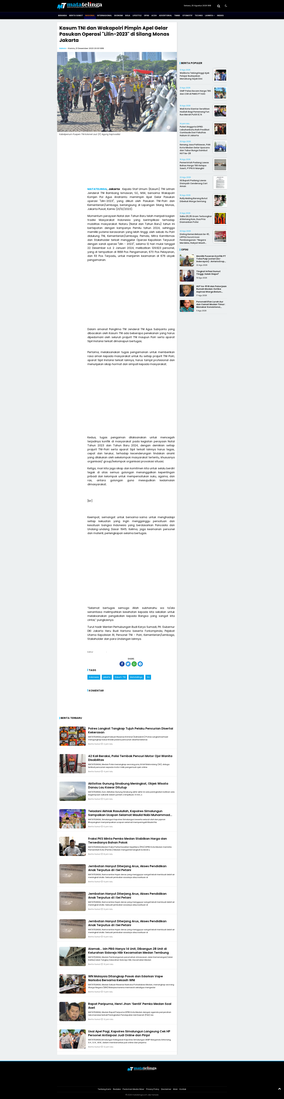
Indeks (220, 15)
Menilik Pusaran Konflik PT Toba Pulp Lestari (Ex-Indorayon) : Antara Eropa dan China (211, 260)
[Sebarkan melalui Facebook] (122, 664)
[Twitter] (138, 1081)
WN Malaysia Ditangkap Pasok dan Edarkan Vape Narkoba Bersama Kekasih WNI (125, 978)
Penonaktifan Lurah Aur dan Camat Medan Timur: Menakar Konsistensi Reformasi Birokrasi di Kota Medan (210, 307)
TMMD (177, 15)
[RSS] (153, 1081)
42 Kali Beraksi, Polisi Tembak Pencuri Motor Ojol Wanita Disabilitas (130, 758)
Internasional (104, 15)
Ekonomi (118, 15)
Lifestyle (137, 15)
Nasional (90, 15)
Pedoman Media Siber (133, 1089)
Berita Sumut (76, 15)
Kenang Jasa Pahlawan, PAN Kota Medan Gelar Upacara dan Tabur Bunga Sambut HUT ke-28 (195, 149)
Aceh (154, 15)
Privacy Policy (152, 1089)
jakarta (106, 677)
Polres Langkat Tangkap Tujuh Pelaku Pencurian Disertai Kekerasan (130, 730)
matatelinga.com (139, 1095)
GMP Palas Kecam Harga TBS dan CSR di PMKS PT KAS (195, 92)
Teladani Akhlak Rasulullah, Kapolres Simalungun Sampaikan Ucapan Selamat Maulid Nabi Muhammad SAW (129, 815)
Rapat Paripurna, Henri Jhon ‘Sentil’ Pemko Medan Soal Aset (129, 1006)
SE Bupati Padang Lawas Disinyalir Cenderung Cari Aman (193, 183)
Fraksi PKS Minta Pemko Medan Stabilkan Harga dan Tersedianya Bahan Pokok (127, 841)
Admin (62, 48)
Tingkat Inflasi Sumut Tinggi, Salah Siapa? (208, 272)
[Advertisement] (117, 162)
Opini (146, 15)
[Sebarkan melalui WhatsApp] (134, 664)
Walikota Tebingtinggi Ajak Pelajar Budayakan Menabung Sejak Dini (194, 76)
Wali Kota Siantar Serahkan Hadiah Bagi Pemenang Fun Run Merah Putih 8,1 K (195, 111)
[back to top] (280, 1089)
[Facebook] (130, 1081)
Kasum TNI (120, 677)
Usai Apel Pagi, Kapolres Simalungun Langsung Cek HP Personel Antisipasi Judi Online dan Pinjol (129, 1033)
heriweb (155, 1095)
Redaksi (117, 1089)
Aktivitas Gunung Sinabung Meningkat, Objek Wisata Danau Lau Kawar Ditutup (128, 785)
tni (148, 677)
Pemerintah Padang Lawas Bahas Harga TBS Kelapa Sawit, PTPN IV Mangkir (194, 165)
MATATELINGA (97, 189)
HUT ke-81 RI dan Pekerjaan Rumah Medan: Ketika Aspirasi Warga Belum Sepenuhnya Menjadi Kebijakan (211, 292)
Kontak (183, 1089)
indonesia (94, 677)
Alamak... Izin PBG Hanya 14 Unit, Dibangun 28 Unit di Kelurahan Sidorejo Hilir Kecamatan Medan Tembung (128, 951)
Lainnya (209, 15)
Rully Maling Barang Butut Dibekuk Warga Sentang (194, 200)
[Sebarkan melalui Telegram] (140, 664)
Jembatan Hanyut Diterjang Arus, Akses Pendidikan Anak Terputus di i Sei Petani (127, 868)
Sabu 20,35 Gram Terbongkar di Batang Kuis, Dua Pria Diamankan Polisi (196, 219)
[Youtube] (146, 1081)
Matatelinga (136, 677)
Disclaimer (166, 1089)
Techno (199, 15)
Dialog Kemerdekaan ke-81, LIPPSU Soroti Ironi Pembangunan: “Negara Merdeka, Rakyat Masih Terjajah (194, 240)
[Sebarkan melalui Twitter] (128, 664)
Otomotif (187, 15)
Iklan (175, 1089)
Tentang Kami (104, 1089)
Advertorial (165, 15)
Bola (127, 15)
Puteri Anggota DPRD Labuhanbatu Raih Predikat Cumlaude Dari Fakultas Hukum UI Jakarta (194, 131)
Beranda (62, 15)
